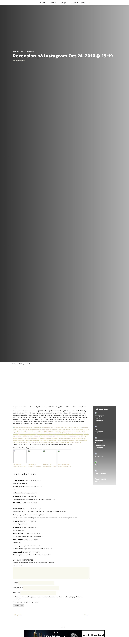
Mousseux (99, 421)
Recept (63, 3)
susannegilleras (18, 546)
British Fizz (99, 456)
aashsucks (16, 493)
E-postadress (18, 588)
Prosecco (98, 443)
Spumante (99, 440)
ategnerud (16, 502)
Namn (15, 583)
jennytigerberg (18, 533)
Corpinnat (99, 432)
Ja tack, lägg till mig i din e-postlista (27, 602)
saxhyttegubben (18, 480)
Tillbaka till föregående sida (22, 364)
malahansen (17, 540)
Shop (83, 3)
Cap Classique (100, 473)
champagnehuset (19, 487)
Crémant (98, 418)
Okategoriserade (19, 61)
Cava (97, 429)
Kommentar (17, 566)
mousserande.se (18, 509)
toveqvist (16, 521)
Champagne (99, 416)
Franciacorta (100, 445)
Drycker (42, 3)
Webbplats (16, 593)
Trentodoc (99, 448)
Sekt (96, 465)
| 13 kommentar (29, 51)
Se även (73, 3)
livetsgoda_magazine (20, 515)
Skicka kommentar (18, 605)
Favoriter (53, 3)
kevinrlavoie (17, 496)
